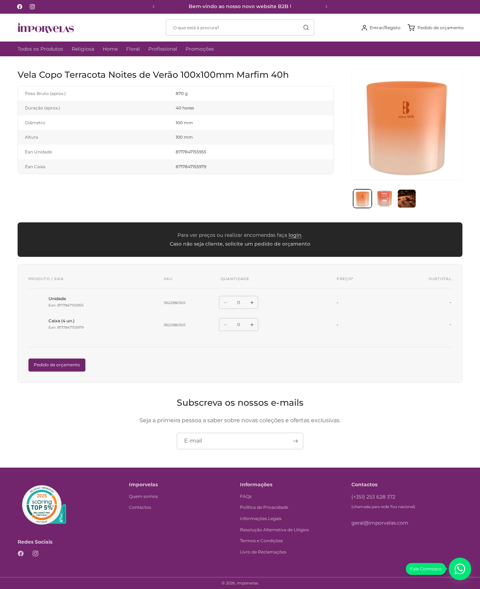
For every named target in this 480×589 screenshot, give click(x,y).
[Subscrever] (295, 441)
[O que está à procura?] (306, 27)
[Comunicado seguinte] (326, 6)
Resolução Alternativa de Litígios (274, 529)
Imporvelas (247, 583)
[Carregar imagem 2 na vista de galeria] (384, 198)
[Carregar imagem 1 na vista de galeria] (362, 198)
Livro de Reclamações (263, 552)
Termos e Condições (261, 540)
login (294, 235)
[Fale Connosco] (460, 569)
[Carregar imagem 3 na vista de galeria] (406, 198)
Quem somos (143, 496)
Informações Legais (260, 518)
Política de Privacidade (264, 507)
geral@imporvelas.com (379, 523)
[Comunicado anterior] (153, 6)
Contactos (140, 507)
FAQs (246, 496)
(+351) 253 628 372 (373, 497)
